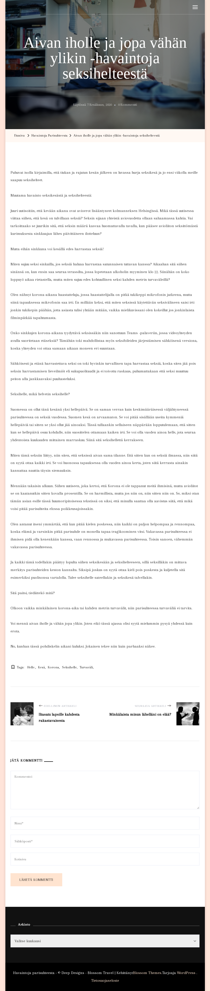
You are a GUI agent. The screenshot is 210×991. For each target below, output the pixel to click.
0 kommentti (127, 105)
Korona (53, 667)
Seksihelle (69, 667)
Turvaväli (86, 667)
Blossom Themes (147, 972)
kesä (41, 667)
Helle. (31, 667)
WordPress (186, 972)
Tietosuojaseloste (105, 980)
